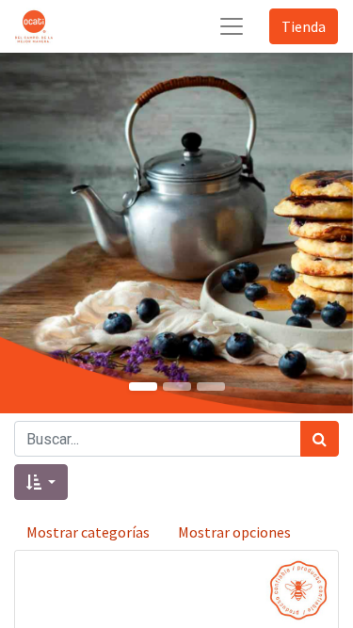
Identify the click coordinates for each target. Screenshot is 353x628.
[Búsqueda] (319, 439)
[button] (41, 482)
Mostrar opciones (234, 532)
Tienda (303, 26)
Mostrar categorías (88, 532)
